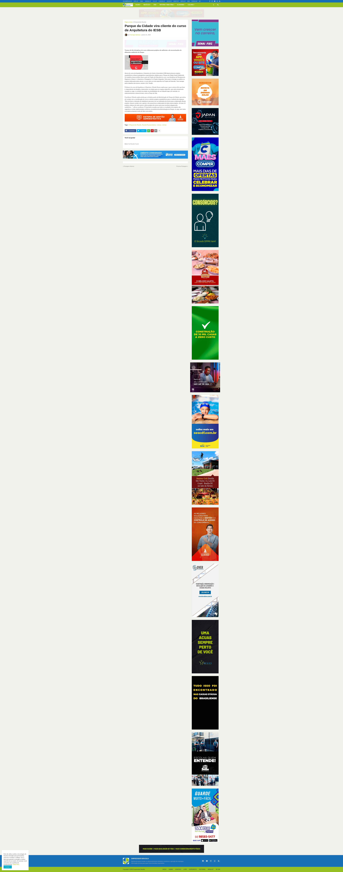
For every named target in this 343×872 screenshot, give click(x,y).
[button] (214, 4)
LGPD (185, 869)
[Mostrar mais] (159, 130)
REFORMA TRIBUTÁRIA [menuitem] (167, 5)
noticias (159, 125)
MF (200, 1)
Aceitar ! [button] (7, 867)
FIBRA (141, 1)
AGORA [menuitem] (137, 5)
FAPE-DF (136, 1)
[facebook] (202, 860)
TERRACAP (194, 1)
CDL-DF (155, 1)
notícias (164, 125)
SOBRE (171, 869)
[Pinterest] (152, 130)
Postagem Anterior (129, 166)
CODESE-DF (162, 1)
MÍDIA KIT (211, 869)
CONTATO (178, 869)
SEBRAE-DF (148, 1)
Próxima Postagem (181, 166)
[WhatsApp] (148, 130)
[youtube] (214, 1)
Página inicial (128, 22)
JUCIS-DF (169, 1)
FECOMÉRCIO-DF (127, 1)
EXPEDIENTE (193, 869)
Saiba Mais (16, 864)
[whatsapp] (217, 1)
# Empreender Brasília (139, 22)
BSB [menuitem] (155, 5)
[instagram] (212, 1)
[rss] (219, 1)
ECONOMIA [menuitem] (180, 5)
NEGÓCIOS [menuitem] (146, 5)
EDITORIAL (202, 869)
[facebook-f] (209, 1)
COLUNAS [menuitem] (191, 5)
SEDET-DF (176, 1)
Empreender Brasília (139, 869)
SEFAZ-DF (183, 1)
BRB (188, 1)
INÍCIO (164, 869)
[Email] (155, 130)
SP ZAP (218, 869)
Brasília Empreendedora (149, 125)
